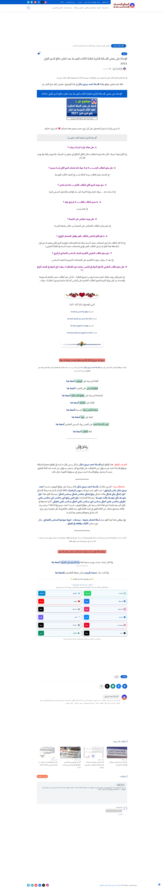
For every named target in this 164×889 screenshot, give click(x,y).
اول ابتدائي (120, 494)
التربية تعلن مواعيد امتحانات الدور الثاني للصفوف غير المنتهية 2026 (94, 765)
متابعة (86, 601)
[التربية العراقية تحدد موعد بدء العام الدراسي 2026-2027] (47, 752)
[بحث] (28, 7)
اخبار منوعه (105, 8)
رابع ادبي (65, 497)
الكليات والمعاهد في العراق (78, 523)
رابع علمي (74, 497)
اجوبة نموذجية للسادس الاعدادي (57, 519)
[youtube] (35, 2)
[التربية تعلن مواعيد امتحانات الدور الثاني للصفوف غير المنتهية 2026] (93, 752)
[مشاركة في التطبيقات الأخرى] (101, 686)
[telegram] (28, 2)
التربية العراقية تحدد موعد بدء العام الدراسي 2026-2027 (47, 763)
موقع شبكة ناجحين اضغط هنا (79, 312)
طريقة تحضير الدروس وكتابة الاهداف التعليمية (118, 763)
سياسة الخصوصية (70, 2)
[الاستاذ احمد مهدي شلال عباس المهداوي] (124, 5)
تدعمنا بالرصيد (90, 572)
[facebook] (38, 2)
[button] (118, 686)
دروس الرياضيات (74, 490)
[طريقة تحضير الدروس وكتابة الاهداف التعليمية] (117, 752)
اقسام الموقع (105, 2)
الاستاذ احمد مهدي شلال (88, 84)
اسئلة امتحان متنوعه (91, 519)
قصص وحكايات (78, 8)
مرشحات (77, 519)
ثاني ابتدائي (110, 494)
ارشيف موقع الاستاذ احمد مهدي (92, 2)
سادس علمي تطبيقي (62, 501)
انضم (86, 617)
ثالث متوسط (101, 497)
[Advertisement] (82, 28)
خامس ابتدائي (77, 494)
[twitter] (42, 2)
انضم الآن (87, 593)
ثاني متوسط (113, 497)
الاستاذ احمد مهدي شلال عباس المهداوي (111, 885)
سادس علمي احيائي (80, 501)
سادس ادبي (95, 501)
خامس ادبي (55, 497)
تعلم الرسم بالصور (89, 8)
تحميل (41, 633)
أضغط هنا (70, 381)
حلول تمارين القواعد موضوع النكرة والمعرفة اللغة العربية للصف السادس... (89, 46)
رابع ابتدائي (89, 494)
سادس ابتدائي (64, 494)
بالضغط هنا (60, 572)
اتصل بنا (80, 2)
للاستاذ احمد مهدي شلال (92, 367)
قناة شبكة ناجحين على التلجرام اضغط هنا (79, 319)
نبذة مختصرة (68, 8)
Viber (62, 2)
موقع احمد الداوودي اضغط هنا (79, 326)
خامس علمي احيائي (109, 501)
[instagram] (46, 2)
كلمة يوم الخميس (57, 8)
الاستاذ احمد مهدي (117, 69)
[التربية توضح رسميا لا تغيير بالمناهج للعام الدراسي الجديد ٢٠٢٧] (70, 752)
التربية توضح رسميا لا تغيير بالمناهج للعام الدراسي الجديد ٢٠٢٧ (71, 765)
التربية (98, 8)
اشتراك (41, 601)
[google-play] (31, 2)
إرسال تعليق (120, 785)
